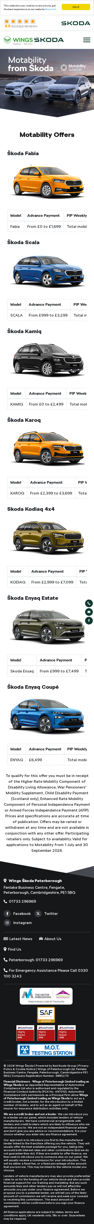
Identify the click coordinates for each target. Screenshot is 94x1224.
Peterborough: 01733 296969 (35, 960)
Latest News (20, 938)
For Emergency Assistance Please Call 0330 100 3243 (46, 973)
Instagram (22, 922)
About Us (52, 938)
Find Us (14, 949)
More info (50, 9)
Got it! (76, 7)
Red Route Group (64, 1065)
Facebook (22, 913)
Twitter (51, 913)
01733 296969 (22, 901)
